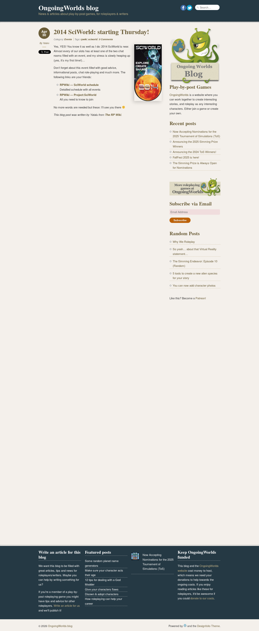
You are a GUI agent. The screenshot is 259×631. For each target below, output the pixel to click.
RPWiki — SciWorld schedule (79, 85)
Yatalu (46, 43)
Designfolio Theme (208, 626)
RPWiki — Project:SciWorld (78, 95)
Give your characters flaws (102, 589)
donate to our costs (202, 598)
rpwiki (84, 39)
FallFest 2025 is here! (186, 157)
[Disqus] (100, 167)
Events (68, 39)
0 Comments (106, 39)
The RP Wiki (113, 115)
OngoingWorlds (179, 95)
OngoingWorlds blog (68, 8)
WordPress (185, 625)
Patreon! (200, 298)
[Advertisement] (195, 366)
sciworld (92, 39)
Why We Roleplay (184, 242)
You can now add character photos (194, 285)
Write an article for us (67, 605)
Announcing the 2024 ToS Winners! (194, 152)
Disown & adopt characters (102, 594)
